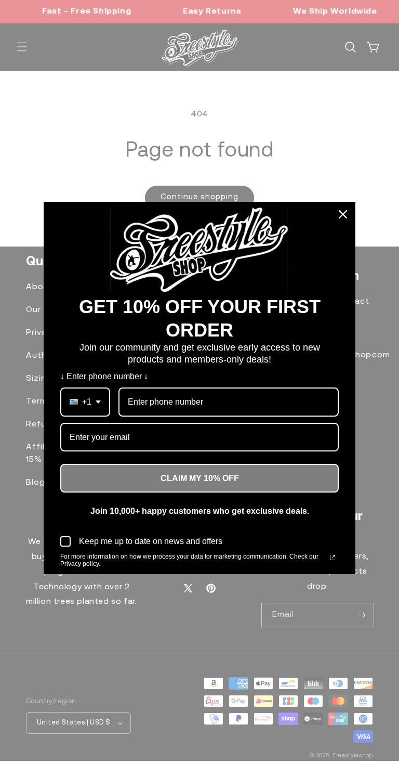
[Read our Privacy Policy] (332, 557)
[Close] (342, 214)
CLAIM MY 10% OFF (200, 478)
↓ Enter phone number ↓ (104, 376)
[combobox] (85, 401)
